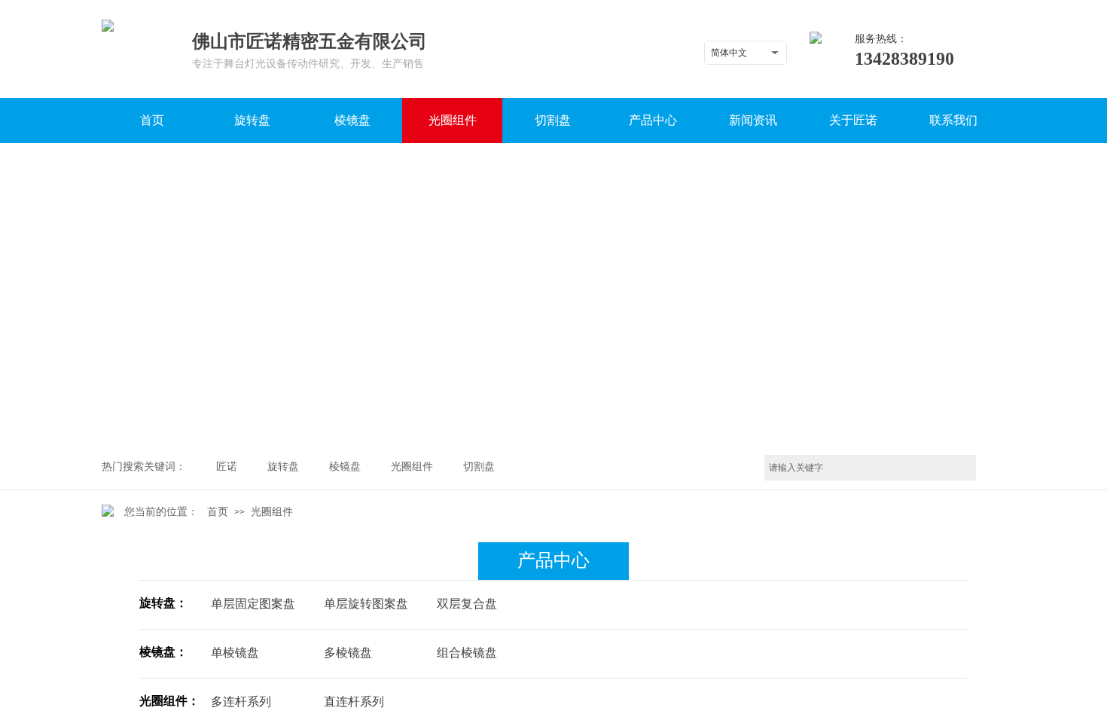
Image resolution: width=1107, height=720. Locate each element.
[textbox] (870, 468)
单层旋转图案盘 (366, 603)
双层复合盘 (467, 603)
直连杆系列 (354, 701)
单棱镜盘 (235, 652)
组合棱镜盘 (467, 652)
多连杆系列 (241, 701)
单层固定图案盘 (253, 603)
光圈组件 (272, 511)
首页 (217, 511)
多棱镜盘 (348, 652)
